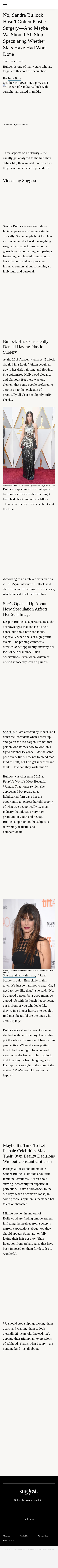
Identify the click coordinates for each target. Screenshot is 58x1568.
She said (8, 732)
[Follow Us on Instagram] (41, 1524)
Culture (8, 61)
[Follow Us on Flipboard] (53, 1524)
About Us (6, 1536)
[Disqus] (29, 1398)
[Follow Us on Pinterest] (29, 1524)
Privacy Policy (43, 1536)
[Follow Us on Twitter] (17, 1524)
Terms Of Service (9, 1540)
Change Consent (46, 1549)
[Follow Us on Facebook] (5, 1524)
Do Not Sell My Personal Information (21, 1549)
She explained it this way (19, 975)
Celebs (20, 61)
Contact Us (24, 1536)
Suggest (25, 1)
